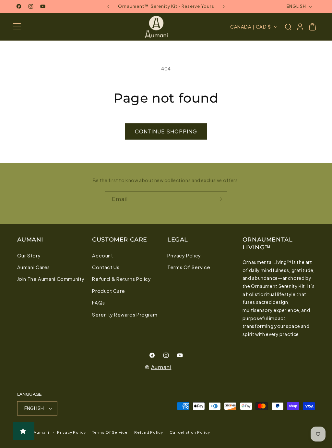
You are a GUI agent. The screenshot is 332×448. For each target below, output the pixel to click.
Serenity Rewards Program (124, 314)
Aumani (161, 367)
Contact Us (105, 267)
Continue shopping (166, 131)
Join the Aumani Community (51, 279)
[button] (17, 27)
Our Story (29, 255)
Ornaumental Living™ (267, 262)
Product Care (108, 291)
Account (102, 255)
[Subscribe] (219, 199)
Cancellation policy (190, 432)
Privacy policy (71, 432)
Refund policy (148, 432)
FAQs (98, 302)
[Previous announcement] (108, 6)
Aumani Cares (33, 267)
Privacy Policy (184, 255)
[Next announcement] (224, 6)
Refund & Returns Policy (121, 279)
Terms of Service (188, 267)
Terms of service (110, 432)
